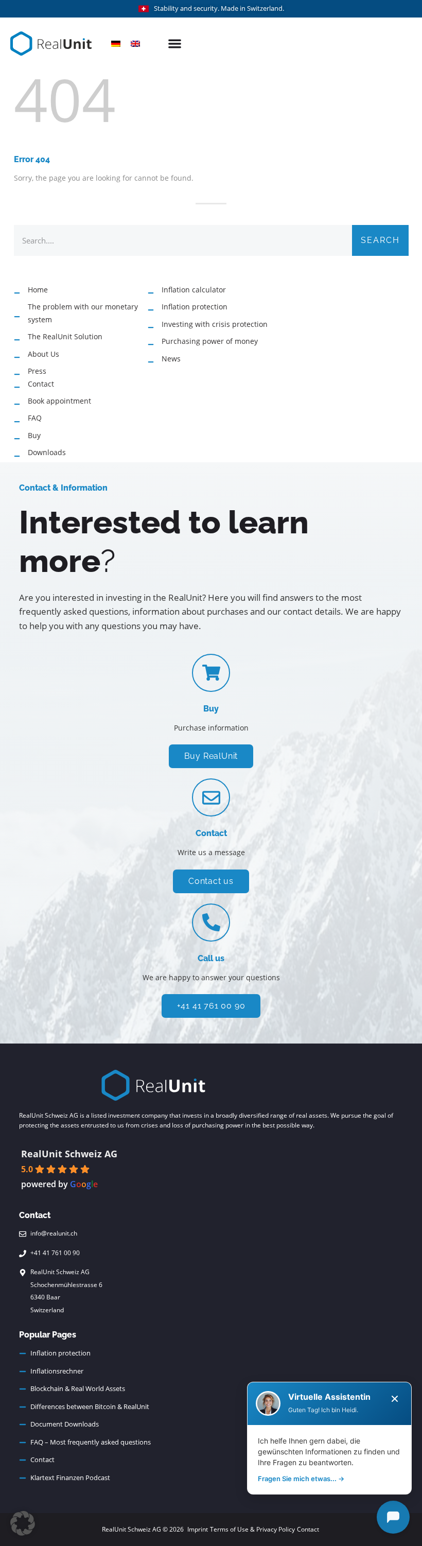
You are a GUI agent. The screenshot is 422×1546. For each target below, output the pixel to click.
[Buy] (211, 673)
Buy (211, 709)
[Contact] (211, 797)
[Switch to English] (135, 43)
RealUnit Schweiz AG (69, 1154)
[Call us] (211, 923)
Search (380, 240)
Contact (211, 833)
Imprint (197, 1529)
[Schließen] (394, 1399)
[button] (175, 43)
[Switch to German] (116, 43)
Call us (211, 958)
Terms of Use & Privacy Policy (252, 1529)
